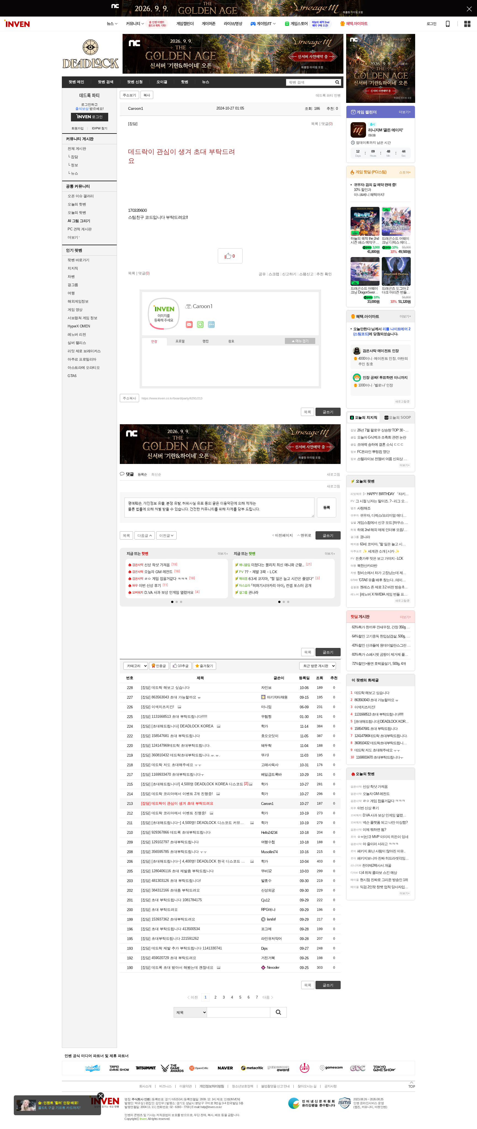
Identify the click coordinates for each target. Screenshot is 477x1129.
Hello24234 (269, 833)
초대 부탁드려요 (159, 910)
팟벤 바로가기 (78, 260)
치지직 (73, 268)
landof (271, 919)
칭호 (231, 341)
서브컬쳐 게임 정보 (82, 318)
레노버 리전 (77, 334)
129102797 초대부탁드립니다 (170, 842)
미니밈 (266, 707)
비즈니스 (165, 1086)
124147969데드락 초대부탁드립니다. (176, 745)
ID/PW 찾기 (99, 128)
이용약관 (185, 1086)
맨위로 (306, 535)
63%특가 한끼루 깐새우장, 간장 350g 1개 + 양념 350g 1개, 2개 (381, 627)
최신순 (156, 474)
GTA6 (72, 376)
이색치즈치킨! (157, 707)
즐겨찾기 (206, 666)
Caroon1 (135, 108)
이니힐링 (200, 325)
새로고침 (333, 474)
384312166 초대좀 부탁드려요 (170, 890)
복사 (147, 95)
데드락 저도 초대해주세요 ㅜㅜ (171, 765)
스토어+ (405, 172)
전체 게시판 (77, 148)
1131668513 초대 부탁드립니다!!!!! (174, 716)
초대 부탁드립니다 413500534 (170, 929)
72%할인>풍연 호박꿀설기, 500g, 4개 (379, 663)
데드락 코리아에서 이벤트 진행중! (173, 813)
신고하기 (289, 274)
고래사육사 (269, 765)
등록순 (142, 474)
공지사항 (330, 1086)
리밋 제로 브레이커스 (84, 351)
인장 (154, 342)
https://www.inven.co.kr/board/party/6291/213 (172, 398)
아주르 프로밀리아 (82, 359)
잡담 (73, 157)
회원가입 (77, 128)
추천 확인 (324, 274)
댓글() (327, 124)
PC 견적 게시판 (80, 229)
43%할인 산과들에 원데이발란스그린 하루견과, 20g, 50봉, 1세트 (381, 645)
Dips (264, 948)
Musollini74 (269, 852)
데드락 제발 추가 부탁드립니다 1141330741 (181, 948)
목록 (314, 124)
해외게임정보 (78, 301)
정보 (73, 165)
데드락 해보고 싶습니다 (165, 687)
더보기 (211, 325)
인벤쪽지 (189, 325)
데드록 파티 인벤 (328, 95)
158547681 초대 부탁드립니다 (170, 736)
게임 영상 (75, 309)
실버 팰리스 (77, 343)
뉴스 (73, 173)
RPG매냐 (268, 910)
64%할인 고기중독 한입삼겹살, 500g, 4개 (381, 636)
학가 (264, 726)
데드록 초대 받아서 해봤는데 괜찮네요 (177, 967)
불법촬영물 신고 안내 (275, 1086)
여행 (71, 293)
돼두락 (266, 745)
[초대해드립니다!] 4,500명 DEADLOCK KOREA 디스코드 (192, 784)
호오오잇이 (269, 736)
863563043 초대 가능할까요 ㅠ (171, 697)
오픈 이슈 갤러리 (81, 196)
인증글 (161, 666)
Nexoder (273, 967)
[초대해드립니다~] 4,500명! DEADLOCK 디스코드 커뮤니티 (194, 823)
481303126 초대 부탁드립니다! (171, 881)
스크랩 (274, 274)
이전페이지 (284, 535)
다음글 (142, 535)
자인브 (266, 687)
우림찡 (266, 716)
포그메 (266, 929)
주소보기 (129, 95)
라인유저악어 (271, 938)
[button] (172, 602)
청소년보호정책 (242, 1086)
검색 (278, 1012)
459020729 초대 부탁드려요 (168, 958)
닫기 (100, 1095)
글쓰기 (328, 652)
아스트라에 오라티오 (84, 367)
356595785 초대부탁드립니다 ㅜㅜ (174, 852)
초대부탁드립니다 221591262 (170, 938)
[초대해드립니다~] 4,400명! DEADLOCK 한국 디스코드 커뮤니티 (198, 861)
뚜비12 (266, 871)
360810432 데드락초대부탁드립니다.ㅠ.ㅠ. (180, 755)
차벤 (71, 276)
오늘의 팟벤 (77, 212)
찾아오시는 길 (307, 1086)
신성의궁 (268, 890)
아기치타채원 (277, 697)
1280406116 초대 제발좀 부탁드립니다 (177, 871)
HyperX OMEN (79, 326)
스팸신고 (306, 274)
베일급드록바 (271, 774)
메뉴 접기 (300, 341)
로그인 (431, 24)
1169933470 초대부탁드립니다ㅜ (172, 774)
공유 (262, 274)
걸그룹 (73, 285)
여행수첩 (268, 842)
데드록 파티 (89, 95)
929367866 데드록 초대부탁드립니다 (176, 832)
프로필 (180, 341)
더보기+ (223, 554)
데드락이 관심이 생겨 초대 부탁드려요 (177, 803)
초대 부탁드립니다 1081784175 (171, 900)
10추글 (183, 666)
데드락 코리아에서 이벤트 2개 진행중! (177, 794)
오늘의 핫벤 (77, 204)
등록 (326, 507)
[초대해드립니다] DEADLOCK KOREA (177, 726)
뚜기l (265, 755)
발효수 (266, 881)
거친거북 (268, 958)
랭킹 (206, 341)
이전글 (164, 535)
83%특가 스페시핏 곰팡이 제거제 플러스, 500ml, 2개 (381, 654)
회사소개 (145, 1086)
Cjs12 (265, 900)
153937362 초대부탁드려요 (168, 919)
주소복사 (129, 398)
